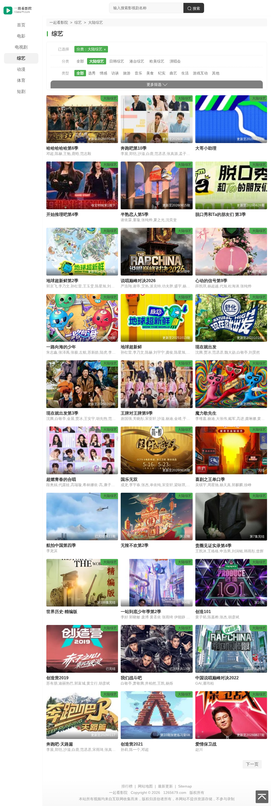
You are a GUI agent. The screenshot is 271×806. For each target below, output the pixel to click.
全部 (80, 61)
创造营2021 (132, 744)
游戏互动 (200, 73)
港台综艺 (136, 61)
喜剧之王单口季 (210, 479)
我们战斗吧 (131, 678)
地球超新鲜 (131, 347)
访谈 (115, 73)
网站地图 (145, 786)
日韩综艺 (116, 61)
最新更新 (165, 786)
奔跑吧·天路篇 (59, 744)
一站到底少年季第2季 (141, 611)
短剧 (21, 91)
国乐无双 (129, 479)
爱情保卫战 (205, 744)
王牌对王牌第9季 (137, 413)
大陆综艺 (96, 61)
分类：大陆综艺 (89, 49)
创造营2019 (57, 678)
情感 (103, 73)
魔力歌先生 (205, 413)
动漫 (21, 69)
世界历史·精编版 (61, 611)
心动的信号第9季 (211, 280)
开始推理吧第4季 (62, 214)
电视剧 (21, 47)
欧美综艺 (157, 61)
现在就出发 (205, 347)
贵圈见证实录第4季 (213, 545)
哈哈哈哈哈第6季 (62, 148)
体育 (21, 80)
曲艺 (173, 73)
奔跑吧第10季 (134, 148)
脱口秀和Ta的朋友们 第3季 (220, 214)
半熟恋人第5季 (134, 214)
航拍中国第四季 (61, 545)
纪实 (161, 73)
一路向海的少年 (61, 347)
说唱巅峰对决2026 (138, 280)
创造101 (203, 611)
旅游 (126, 73)
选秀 (92, 73)
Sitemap (185, 786)
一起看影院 (58, 22)
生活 (185, 73)
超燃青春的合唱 (61, 479)
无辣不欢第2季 (134, 545)
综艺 (21, 58)
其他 (215, 73)
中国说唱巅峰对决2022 (217, 678)
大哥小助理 (205, 148)
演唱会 (175, 61)
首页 (21, 25)
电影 (21, 36)
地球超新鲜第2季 (62, 280)
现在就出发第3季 (62, 413)
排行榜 (127, 786)
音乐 (138, 73)
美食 (150, 73)
